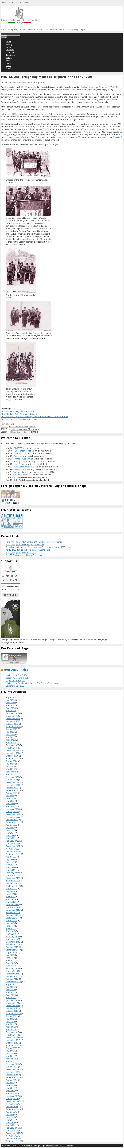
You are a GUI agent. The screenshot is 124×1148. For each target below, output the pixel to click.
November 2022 (13, 817)
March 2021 (11, 870)
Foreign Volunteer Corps (25, 461)
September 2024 (13, 758)
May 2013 (10, 1120)
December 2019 (13, 910)
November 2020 (13, 880)
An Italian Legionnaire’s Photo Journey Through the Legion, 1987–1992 (38, 547)
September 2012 (13, 1141)
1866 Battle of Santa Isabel (26, 466)
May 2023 (10, 801)
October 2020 (12, 883)
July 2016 (10, 1019)
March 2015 (11, 1061)
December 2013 (13, 1101)
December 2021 (13, 846)
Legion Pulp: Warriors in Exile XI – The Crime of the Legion (32, 683)
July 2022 (10, 827)
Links (8, 65)
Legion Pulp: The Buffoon (17, 675)
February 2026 (12, 713)
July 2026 (10, 700)
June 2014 (10, 1085)
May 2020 (10, 896)
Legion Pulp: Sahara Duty (17, 678)
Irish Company (20, 464)
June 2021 (10, 862)
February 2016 (12, 1032)
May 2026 (10, 705)
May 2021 (10, 864)
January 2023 (12, 811)
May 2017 (10, 992)
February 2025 (12, 745)
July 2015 (10, 1050)
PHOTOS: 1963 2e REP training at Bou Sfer (20, 414)
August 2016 (11, 1016)
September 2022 (13, 822)
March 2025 (11, 742)
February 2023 (12, 809)
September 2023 (13, 790)
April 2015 (10, 1058)
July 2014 (10, 1082)
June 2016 (10, 1021)
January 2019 (12, 939)
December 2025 (13, 718)
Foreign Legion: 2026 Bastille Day (21, 552)
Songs (9, 57)
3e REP (17, 480)
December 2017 (13, 973)
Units (8, 47)
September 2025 (13, 726)
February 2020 (12, 904)
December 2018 (13, 941)
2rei (28, 82)
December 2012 (13, 1133)
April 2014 (10, 1090)
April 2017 (10, 995)
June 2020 (10, 894)
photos (41, 82)
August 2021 (11, 856)
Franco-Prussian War (23, 458)
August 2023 (11, 793)
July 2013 (10, 1114)
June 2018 (10, 957)
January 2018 (12, 971)
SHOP (8, 68)
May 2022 (10, 833)
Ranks (8, 60)
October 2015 (12, 1042)
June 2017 (10, 989)
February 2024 (12, 777)
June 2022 (10, 830)
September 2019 (13, 918)
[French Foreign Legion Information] (19, 22)
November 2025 (13, 721)
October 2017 (12, 979)
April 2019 (10, 931)
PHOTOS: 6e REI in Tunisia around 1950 (19, 419)
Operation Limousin (23, 453)
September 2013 (13, 1109)
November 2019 (13, 912)
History (9, 63)
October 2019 (12, 915)
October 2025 (12, 724)
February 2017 (12, 1000)
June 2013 (10, 1117)
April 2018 (10, 963)
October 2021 (12, 851)
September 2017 (13, 981)
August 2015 (11, 1048)
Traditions (10, 55)
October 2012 (12, 1138)
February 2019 (12, 936)
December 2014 (13, 1069)
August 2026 (11, 697)
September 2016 (13, 1013)
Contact (69, 1145)
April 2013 (10, 1122)
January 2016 (12, 1034)
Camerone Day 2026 (15, 686)
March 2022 (11, 838)
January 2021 (12, 875)
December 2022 (13, 814)
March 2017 (11, 997)
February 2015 (12, 1064)
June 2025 (10, 734)
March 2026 (11, 710)
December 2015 (13, 1037)
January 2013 (12, 1130)
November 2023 (13, 785)
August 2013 (11, 1112)
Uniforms (10, 49)
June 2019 (10, 926)
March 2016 (11, 1029)
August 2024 (11, 761)
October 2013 (12, 1106)
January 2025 (12, 747)
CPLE (15, 477)
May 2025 (10, 737)
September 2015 (13, 1045)
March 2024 (11, 774)
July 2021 (10, 859)
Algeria (34, 82)
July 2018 (10, 955)
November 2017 (13, 976)
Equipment (11, 52)
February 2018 (12, 968)
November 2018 (13, 944)
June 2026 (10, 702)
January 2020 (12, 907)
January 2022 (12, 843)
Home (8, 41)
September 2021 (13, 854)
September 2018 (13, 949)
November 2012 (13, 1135)
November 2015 (13, 1040)
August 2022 (11, 825)
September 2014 (13, 1077)
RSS (62, 1145)
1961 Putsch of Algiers (24, 450)
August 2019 (11, 920)
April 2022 (10, 835)
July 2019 (10, 923)
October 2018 (12, 947)
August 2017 (11, 984)
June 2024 (10, 766)
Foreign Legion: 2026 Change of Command (25, 544)
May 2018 (10, 960)
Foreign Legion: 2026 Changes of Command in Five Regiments (34, 542)
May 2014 (10, 1088)
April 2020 (10, 899)
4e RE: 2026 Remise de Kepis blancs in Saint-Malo (28, 550)
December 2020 (13, 878)
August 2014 (11, 1080)
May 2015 (10, 1056)
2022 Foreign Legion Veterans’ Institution (20, 429)
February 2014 (12, 1096)
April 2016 (10, 1027)
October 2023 (12, 787)
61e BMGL (17, 474)
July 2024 (10, 763)
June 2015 (10, 1053)
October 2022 (12, 819)
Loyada (16, 469)
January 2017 (12, 1003)
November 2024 (13, 753)
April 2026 (10, 708)
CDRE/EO (18, 448)
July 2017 (10, 987)
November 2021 (13, 848)
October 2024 (12, 755)
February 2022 (12, 840)
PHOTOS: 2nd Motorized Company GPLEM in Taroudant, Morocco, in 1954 (34, 416)
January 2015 (12, 1066)
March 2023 (11, 806)
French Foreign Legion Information (42, 1145)
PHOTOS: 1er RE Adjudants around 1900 (19, 411)
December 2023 (13, 782)
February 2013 (12, 1127)
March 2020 (11, 902)
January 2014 (12, 1098)
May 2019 (10, 928)
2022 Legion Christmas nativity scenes (18, 426)
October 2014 (12, 1074)
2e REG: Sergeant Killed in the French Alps (24, 555)
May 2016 (10, 1024)
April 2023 (10, 803)
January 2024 (12, 779)
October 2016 (12, 1011)
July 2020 (10, 891)
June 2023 (10, 798)
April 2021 (10, 867)
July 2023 (10, 795)
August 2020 (11, 888)
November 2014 (13, 1072)
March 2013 (11, 1125)
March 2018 (11, 965)
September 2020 (13, 886)
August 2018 (11, 952)
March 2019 (11, 934)
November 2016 (13, 1008)
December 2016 (13, 1005)
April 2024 (10, 771)
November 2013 (13, 1104)
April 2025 (10, 740)
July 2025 (10, 732)
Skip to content (8, 2)
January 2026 (12, 716)
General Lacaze (21, 456)
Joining (9, 44)
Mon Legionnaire (15, 669)
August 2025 (11, 729)
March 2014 (11, 1093)
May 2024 (10, 769)
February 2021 (12, 872)
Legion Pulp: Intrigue (15, 680)
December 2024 (13, 750)
